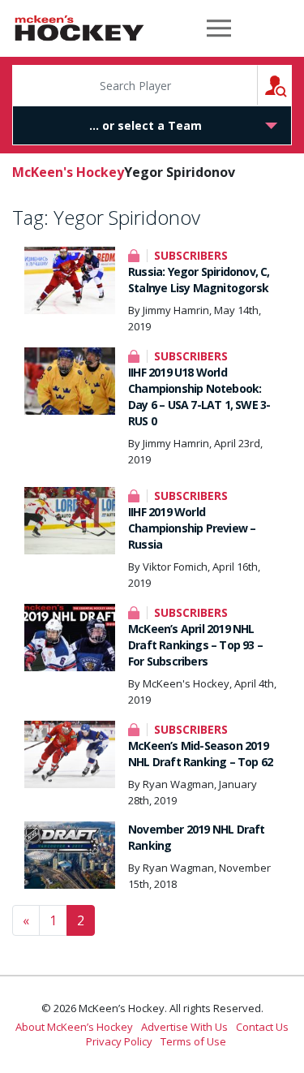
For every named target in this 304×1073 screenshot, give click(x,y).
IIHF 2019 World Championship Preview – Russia (191, 528)
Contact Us (262, 1026)
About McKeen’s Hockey (74, 1026)
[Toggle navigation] (219, 28)
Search (291, 85)
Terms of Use (193, 1041)
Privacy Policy (119, 1041)
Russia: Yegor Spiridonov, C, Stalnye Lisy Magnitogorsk (199, 279)
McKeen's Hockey (79, 28)
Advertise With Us (184, 1026)
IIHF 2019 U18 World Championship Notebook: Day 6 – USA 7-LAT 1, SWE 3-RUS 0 (199, 396)
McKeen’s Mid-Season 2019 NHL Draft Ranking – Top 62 (200, 753)
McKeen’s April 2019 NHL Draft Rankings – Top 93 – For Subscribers (195, 645)
